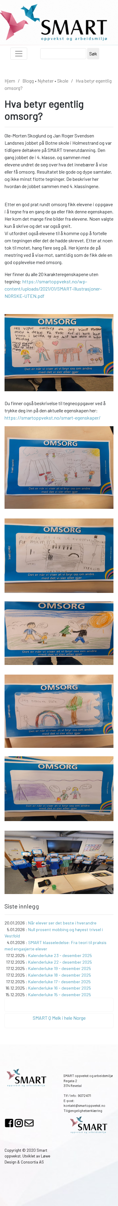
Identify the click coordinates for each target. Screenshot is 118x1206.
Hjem (10, 80)
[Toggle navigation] (18, 54)
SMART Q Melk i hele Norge (59, 1018)
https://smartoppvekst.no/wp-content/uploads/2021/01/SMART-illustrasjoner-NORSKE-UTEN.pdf (53, 289)
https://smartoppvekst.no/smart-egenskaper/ (52, 417)
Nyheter (46, 80)
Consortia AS (32, 1162)
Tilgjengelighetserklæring (83, 1111)
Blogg (28, 80)
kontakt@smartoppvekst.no (84, 1105)
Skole (62, 80)
